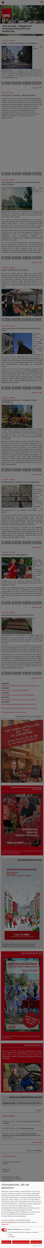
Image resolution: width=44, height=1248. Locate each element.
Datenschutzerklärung (8, 1222)
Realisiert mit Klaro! (37, 1245)
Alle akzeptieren (36, 1242)
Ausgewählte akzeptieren (21, 1242)
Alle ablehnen (6, 1242)
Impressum (5, 1224)
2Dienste (11, 1236)
